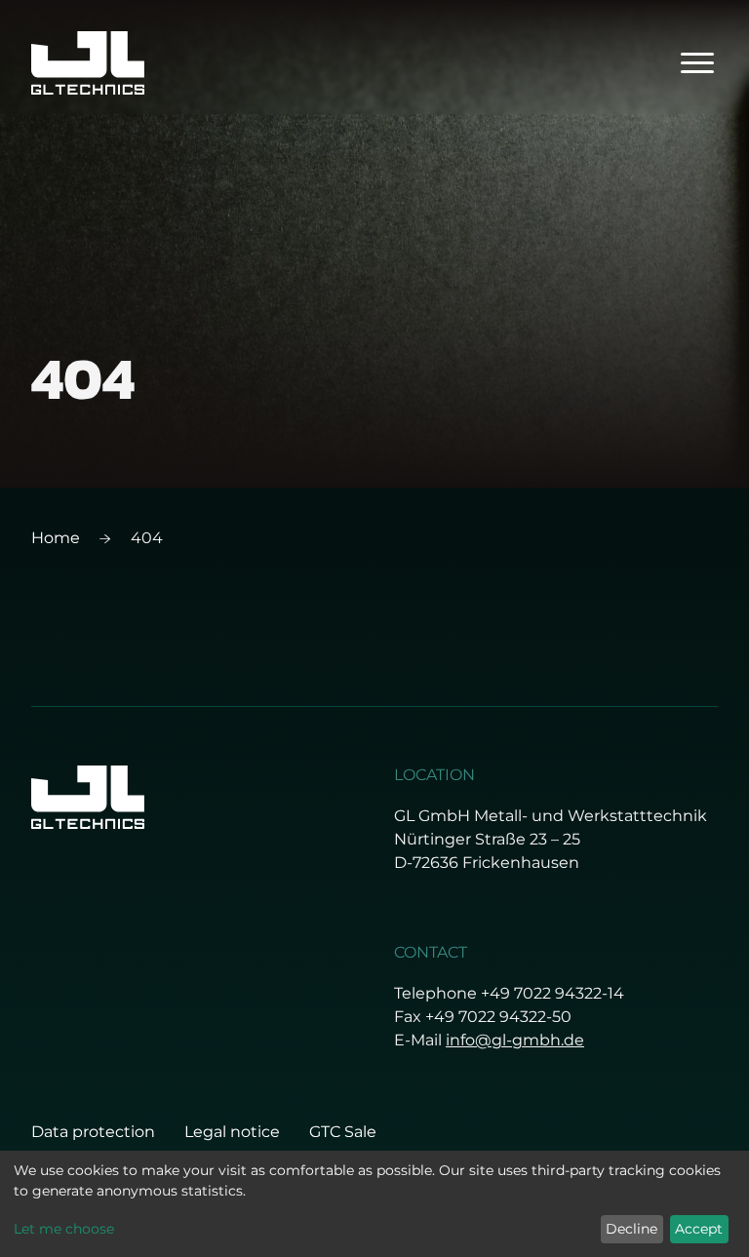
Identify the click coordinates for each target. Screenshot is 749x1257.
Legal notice (232, 1131)
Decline (631, 1228)
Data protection (93, 1131)
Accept (699, 1228)
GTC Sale (342, 1131)
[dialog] (374, 1204)
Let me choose (64, 1228)
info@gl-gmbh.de (515, 1040)
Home (55, 538)
